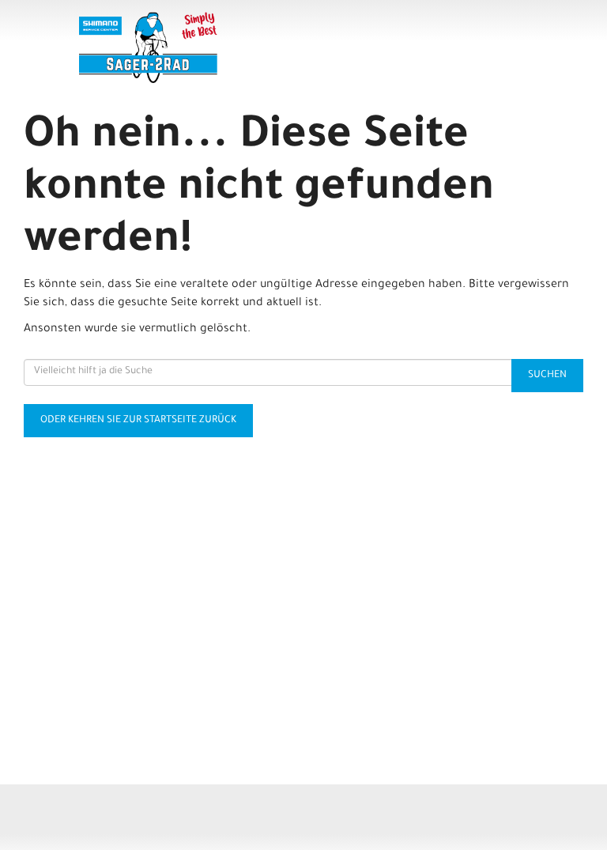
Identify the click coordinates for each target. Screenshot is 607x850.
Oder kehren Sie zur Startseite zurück (138, 420)
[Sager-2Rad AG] (191, 47)
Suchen (547, 375)
